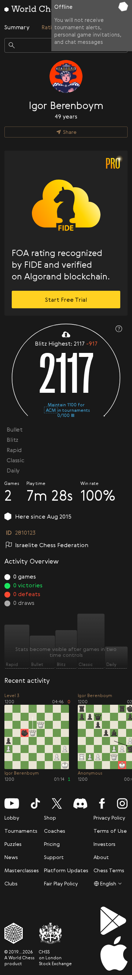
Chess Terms (109, 870)
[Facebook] (102, 803)
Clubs (11, 883)
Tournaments (20, 830)
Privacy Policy (109, 817)
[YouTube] (11, 803)
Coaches (54, 830)
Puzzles (13, 843)
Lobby (11, 817)
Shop (50, 817)
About (101, 857)
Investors (104, 843)
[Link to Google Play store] (114, 921)
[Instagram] (122, 803)
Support (54, 857)
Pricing (52, 843)
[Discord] (80, 803)
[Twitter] (57, 803)
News (11, 857)
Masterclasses (21, 870)
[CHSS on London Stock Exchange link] (55, 933)
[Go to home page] (33, 9)
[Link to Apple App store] (114, 953)
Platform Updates (66, 870)
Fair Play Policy (61, 883)
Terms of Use (110, 830)
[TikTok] (35, 803)
